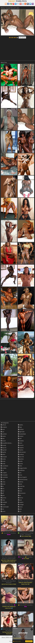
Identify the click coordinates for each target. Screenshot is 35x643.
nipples (21, 447)
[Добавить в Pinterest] (20, 4)
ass (3, 431)
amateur (4, 427)
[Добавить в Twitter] (30, 4)
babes (4, 436)
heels (3, 504)
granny (4, 497)
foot (3, 491)
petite (21, 461)
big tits (4, 452)
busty (3, 463)
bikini (3, 454)
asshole (4, 434)
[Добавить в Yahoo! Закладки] (33, 4)
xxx (20, 511)
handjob (4, 502)
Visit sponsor (22, 37)
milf (20, 438)
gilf (3, 493)
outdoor (21, 454)
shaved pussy (23, 479)
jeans (3, 511)
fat (3, 486)
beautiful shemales (7, 443)
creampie (4, 475)
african (4, 425)
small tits (21, 486)
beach (4, 440)
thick (20, 491)
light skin (21, 431)
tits (20, 495)
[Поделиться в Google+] (13, 4)
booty (3, 461)
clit (3, 470)
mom (20, 443)
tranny (21, 497)
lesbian (21, 429)
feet (3, 488)
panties (21, 459)
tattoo (21, 488)
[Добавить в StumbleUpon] (25, 4)
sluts (20, 484)
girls (3, 495)
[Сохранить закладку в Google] (11, 4)
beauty (4, 445)
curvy (3, 481)
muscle (21, 445)
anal (3, 429)
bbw (3, 438)
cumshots (5, 477)
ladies (21, 425)
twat (20, 500)
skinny (21, 481)
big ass (4, 447)
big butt (4, 450)
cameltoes (5, 466)
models (21, 440)
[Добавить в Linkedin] (16, 4)
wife (20, 509)
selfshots (21, 470)
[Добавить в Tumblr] (28, 4)
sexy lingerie (23, 477)
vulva (20, 507)
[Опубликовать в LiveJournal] (18, 4)
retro (20, 466)
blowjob (4, 456)
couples (4, 472)
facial (3, 484)
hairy (3, 500)
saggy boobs (23, 468)
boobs (4, 459)
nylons (21, 450)
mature (21, 436)
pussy (21, 463)
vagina (21, 502)
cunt (3, 479)
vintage (21, 504)
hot (3, 509)
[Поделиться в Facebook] (8, 4)
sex (20, 472)
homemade (5, 507)
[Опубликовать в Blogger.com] (6, 4)
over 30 (21, 456)
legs (20, 427)
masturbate (22, 434)
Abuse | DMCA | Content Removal (10, 637)
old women (22, 452)
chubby (4, 468)
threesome (22, 493)
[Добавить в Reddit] (23, 4)
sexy (20, 475)
